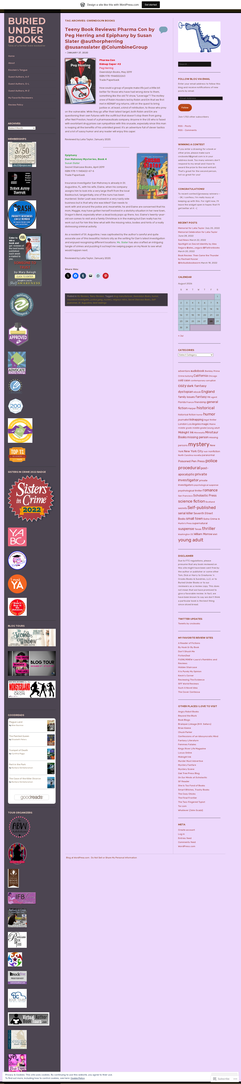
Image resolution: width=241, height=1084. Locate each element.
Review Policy (15, 104)
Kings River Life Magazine (192, 748)
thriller (208, 528)
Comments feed (187, 842)
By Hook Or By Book (188, 647)
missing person (198, 437)
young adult (190, 540)
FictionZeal (184, 655)
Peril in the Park (17, 764)
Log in (181, 834)
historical (206, 407)
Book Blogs (184, 720)
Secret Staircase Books (139, 299)
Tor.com (182, 806)
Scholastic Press (205, 495)
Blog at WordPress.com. (78, 857)
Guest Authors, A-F (18, 76)
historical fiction (187, 414)
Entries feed (184, 838)
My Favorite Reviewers (20, 97)
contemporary (198, 380)
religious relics (120, 299)
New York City (193, 451)
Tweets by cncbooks (189, 623)
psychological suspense (206, 485)
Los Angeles (194, 424)
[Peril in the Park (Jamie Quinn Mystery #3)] (51, 773)
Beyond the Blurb (187, 715)
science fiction (191, 501)
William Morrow (203, 534)
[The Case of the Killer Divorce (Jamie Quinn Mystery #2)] (51, 787)
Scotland (210, 501)
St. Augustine (85, 303)
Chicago (212, 376)
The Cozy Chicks (187, 794)
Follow (185, 107)
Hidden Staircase (187, 667)
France (190, 402)
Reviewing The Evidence (191, 679)
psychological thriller (190, 490)
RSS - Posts (184, 126)
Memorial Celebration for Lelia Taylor (197, 232)
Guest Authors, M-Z (18, 90)
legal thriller (210, 419)
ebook (197, 392)
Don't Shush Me (186, 651)
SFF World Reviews (188, 683)
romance (210, 490)
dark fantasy (197, 386)
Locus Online (185, 752)
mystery (108, 299)
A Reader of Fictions (189, 643)
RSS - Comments (187, 130)
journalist (183, 419)
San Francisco (185, 495)
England (208, 391)
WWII (215, 534)
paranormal (208, 455)
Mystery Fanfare (187, 765)
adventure (184, 371)
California (201, 375)
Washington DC (185, 534)
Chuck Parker (185, 732)
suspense (186, 529)
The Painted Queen (19, 736)
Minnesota (199, 432)
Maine (212, 424)
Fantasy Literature (188, 740)
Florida (182, 402)
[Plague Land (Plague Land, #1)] (51, 730)
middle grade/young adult (206, 428)
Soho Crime (210, 518)
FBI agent (212, 397)
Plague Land (15, 722)
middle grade (185, 428)
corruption (211, 380)
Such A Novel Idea (188, 688)
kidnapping (196, 419)
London (182, 424)
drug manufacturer (123, 296)
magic (205, 423)
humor (155, 296)
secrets (182, 508)
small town (194, 518)
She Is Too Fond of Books (191, 785)
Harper (192, 408)
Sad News (183, 240)
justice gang (96, 299)
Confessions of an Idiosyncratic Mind (198, 736)
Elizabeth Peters (19, 739)
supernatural (199, 523)
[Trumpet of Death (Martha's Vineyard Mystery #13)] (51, 758)
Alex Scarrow (17, 725)
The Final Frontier (187, 797)
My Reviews (83, 296)
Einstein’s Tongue (17, 70)
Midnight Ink (186, 432)
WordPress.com (186, 846)
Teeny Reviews (97, 296)
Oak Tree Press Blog (189, 773)
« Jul (180, 335)
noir (206, 451)
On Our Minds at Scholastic (192, 777)
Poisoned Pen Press (191, 461)
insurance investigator (78, 299)
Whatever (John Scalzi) (190, 810)
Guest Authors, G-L (18, 83)
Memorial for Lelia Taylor (191, 228)
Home (11, 56)
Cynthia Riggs (18, 754)
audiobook (197, 371)
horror (199, 414)
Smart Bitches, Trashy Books (193, 789)
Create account (186, 830)
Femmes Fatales (187, 744)
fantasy (201, 397)
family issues (186, 397)
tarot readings (100, 303)
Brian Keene (184, 728)
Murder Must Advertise (190, 761)
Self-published (202, 507)
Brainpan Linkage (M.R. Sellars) (194, 724)
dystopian (185, 392)
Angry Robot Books (188, 711)
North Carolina (185, 455)
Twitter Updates (190, 618)
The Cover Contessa (189, 692)
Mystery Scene (186, 769)
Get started (151, 4)
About (11, 63)
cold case (184, 380)
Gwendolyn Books (142, 296)
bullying (189, 376)
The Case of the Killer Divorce (25, 778)
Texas (198, 529)
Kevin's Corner (186, 675)
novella (197, 455)
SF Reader (183, 781)
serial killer (185, 513)
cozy (182, 385)
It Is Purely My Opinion (189, 671)
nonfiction (214, 451)
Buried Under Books (27, 30)
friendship (200, 402)
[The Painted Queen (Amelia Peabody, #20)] (51, 744)
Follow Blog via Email (194, 79)
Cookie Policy (78, 1078)
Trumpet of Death (18, 750)
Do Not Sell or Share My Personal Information (114, 857)
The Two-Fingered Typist (191, 802)
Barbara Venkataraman (22, 768)
